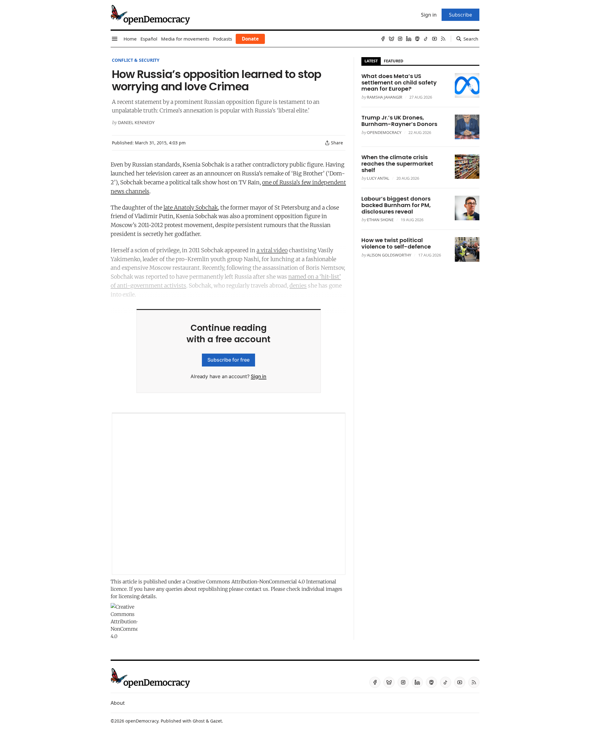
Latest (371, 61)
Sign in (258, 376)
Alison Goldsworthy (389, 255)
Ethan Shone (380, 219)
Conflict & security (135, 60)
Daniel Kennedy (136, 122)
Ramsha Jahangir (384, 97)
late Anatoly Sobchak (190, 207)
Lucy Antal (378, 178)
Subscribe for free (228, 360)
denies (298, 285)
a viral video (272, 250)
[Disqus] (229, 494)
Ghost (199, 721)
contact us (256, 589)
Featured (393, 61)
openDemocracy (384, 132)
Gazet (216, 721)
